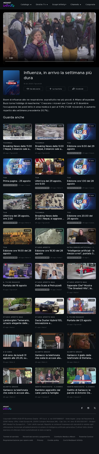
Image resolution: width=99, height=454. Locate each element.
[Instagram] (88, 408)
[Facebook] (82, 408)
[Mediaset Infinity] (9, 4)
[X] (95, 408)
